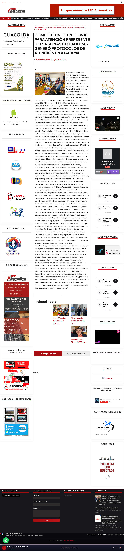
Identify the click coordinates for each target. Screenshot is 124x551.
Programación (102, 534)
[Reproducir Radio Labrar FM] (115, 281)
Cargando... (68, 495)
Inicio (88, 534)
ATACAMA (45, 26)
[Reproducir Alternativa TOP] (115, 208)
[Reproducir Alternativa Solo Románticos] (115, 220)
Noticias (94, 534)
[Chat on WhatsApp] (6, 540)
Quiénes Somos (119, 534)
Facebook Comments (76, 354)
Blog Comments (49, 354)
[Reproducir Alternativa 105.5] (115, 196)
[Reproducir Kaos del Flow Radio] (115, 304)
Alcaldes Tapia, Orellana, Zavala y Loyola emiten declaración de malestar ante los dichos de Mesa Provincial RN (108, 500)
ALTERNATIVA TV (15, 2)
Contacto (110, 534)
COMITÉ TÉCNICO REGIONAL (58, 26)
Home (38, 26)
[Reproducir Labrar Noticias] (115, 292)
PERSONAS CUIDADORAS (75, 26)
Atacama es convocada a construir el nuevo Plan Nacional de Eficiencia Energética (68, 18)
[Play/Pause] (4, 548)
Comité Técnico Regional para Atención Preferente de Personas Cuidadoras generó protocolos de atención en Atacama (61, 27)
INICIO (4, 2)
